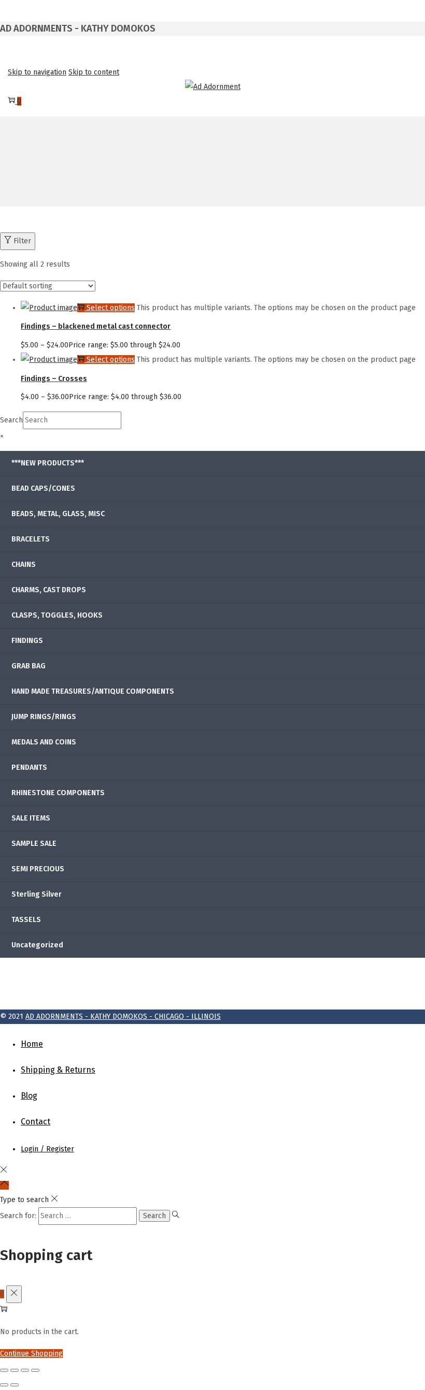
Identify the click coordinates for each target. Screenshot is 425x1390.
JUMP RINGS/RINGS (43, 716)
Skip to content (93, 72)
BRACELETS (30, 539)
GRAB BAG (28, 666)
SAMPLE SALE (33, 843)
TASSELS (26, 919)
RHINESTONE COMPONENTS (58, 792)
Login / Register (47, 1149)
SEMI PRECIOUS (37, 869)
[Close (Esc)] (35, 1370)
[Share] (25, 1370)
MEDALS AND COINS (43, 742)
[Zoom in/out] (4, 1370)
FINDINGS (27, 640)
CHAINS (23, 564)
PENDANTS (29, 767)
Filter (22, 241)
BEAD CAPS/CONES (43, 488)
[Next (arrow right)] (14, 1384)
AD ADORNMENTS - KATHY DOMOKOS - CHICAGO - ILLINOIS (123, 1016)
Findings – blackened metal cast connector (96, 326)
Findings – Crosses (54, 378)
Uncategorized (37, 945)
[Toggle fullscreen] (14, 1370)
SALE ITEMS (30, 818)
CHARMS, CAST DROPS (48, 590)
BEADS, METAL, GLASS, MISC (58, 513)
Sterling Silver (36, 894)
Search (11, 420)
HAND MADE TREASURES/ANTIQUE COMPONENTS (92, 691)
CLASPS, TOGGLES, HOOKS (57, 615)
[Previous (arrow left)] (4, 1384)
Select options (111, 307)
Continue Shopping (31, 1353)
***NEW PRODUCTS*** (47, 463)
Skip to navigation (37, 72)
